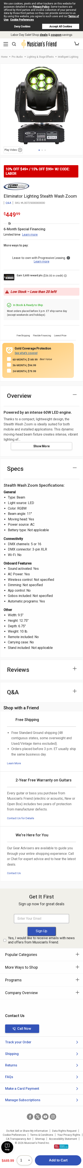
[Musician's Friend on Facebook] (30, 1116)
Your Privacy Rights (68, 1134)
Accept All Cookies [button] (60, 26)
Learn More (14, 763)
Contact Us (14, 873)
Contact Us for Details (20, 818)
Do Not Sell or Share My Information (27, 1130)
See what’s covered (26, 353)
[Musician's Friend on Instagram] (53, 1116)
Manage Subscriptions (22, 1100)
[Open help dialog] (7, 1147)
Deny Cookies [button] (22, 26)
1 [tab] (39, 150)
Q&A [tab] (13, 692)
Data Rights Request (64, 1130)
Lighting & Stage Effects (40, 56)
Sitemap (40, 1138)
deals (44, 34)
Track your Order (18, 1042)
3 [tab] (45, 150)
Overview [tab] (19, 395)
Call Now (24, 1029)
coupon (56, 34)
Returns (11, 1065)
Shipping (12, 1054)
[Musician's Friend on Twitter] (38, 1116)
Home (4, 56)
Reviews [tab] (18, 669)
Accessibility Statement (63, 1138)
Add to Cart (58, 1160)
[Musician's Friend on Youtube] (45, 1116)
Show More (41, 446)
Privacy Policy (41, 6)
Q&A (8, 202)
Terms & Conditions (41, 1134)
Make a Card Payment (22, 1089)
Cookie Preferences (22, 19)
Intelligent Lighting (68, 56)
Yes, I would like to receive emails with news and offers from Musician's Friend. (41, 940)
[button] (76, 44)
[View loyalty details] (65, 276)
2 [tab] (42, 150)
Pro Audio (17, 56)
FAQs (9, 1077)
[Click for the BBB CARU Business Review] (61, 1146)
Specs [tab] (15, 468)
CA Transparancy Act (18, 1138)
